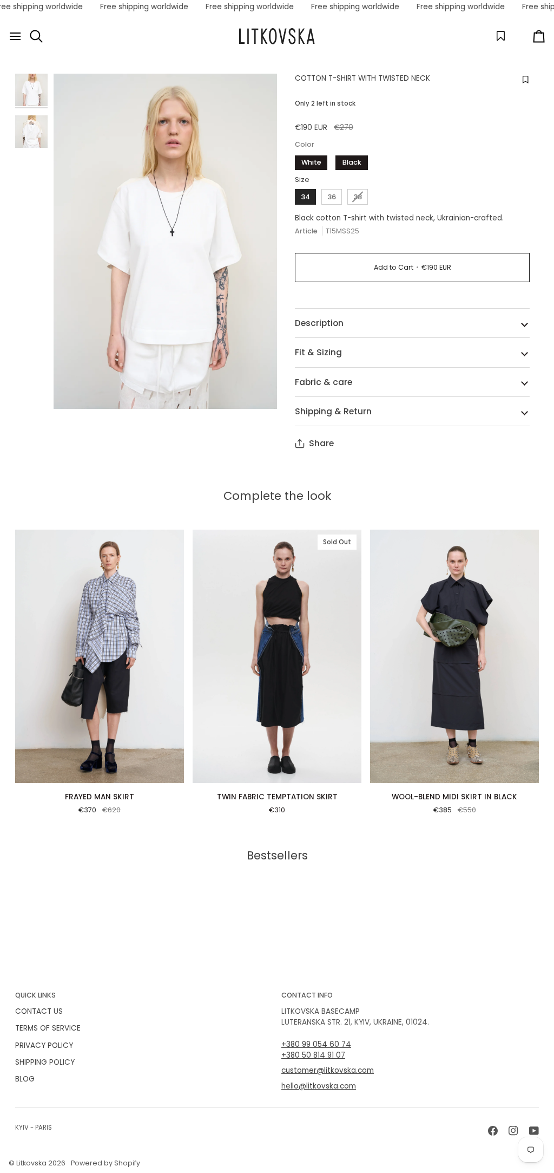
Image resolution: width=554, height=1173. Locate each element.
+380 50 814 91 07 (313, 1055)
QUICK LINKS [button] (35, 995)
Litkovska (31, 1163)
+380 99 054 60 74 (316, 1044)
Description (319, 323)
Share (321, 443)
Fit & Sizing (318, 352)
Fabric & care (323, 382)
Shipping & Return (333, 411)
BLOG (25, 1079)
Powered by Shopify (105, 1163)
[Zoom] (165, 241)
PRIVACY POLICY (44, 1045)
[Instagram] (513, 1131)
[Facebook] (493, 1131)
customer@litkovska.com (327, 1070)
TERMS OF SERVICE (48, 1028)
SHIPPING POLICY (45, 1062)
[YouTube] (534, 1131)
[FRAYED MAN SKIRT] (99, 656)
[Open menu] (15, 36)
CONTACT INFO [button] (307, 995)
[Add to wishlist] (524, 80)
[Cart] (529, 36)
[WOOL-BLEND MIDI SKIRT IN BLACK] (454, 656)
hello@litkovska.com (318, 1086)
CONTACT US (39, 1011)
